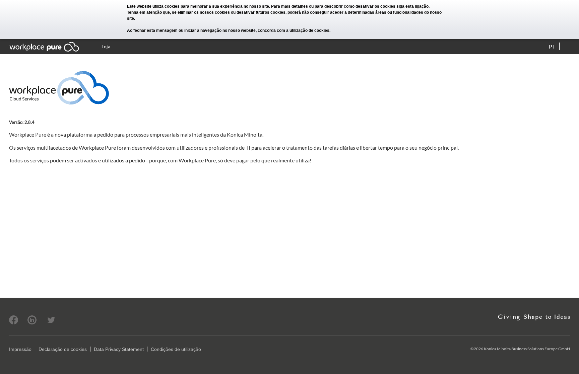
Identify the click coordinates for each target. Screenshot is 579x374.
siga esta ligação (412, 6)
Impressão (20, 349)
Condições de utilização (176, 349)
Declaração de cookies (63, 349)
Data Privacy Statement (119, 349)
